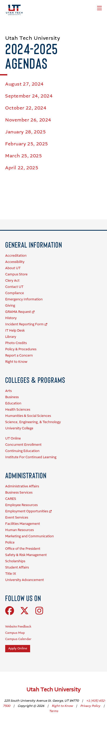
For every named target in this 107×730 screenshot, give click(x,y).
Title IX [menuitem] (10, 574)
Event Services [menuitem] (16, 517)
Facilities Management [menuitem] (22, 524)
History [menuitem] (11, 318)
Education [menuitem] (13, 403)
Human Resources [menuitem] (19, 530)
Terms (53, 711)
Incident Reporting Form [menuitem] (24, 324)
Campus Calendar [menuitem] (18, 639)
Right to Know (62, 706)
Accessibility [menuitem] (14, 262)
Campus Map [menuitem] (15, 633)
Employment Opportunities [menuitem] (26, 511)
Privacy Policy (90, 706)
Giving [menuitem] (10, 305)
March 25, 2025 (23, 156)
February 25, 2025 (26, 144)
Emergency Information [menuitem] (24, 299)
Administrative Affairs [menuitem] (22, 486)
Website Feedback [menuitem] (18, 626)
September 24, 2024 (28, 96)
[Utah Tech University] (14, 10)
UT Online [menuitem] (13, 438)
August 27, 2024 (24, 84)
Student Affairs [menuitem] (17, 567)
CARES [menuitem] (10, 499)
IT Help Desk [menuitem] (15, 330)
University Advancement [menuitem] (24, 580)
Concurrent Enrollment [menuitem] (23, 445)
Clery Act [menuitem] (12, 280)
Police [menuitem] (10, 542)
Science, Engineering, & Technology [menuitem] (33, 422)
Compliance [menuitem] (14, 293)
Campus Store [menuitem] (16, 274)
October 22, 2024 (25, 108)
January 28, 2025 (25, 132)
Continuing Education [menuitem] (22, 451)
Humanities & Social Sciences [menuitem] (28, 416)
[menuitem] (33, 244)
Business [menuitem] (12, 397)
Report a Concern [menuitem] (19, 355)
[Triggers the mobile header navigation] (99, 8)
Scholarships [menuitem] (15, 561)
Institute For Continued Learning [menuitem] (30, 457)
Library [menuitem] (10, 337)
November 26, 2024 (28, 120)
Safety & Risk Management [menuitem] (26, 555)
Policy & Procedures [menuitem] (20, 349)
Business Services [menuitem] (18, 492)
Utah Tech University (53, 690)
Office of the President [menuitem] (22, 549)
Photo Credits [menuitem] (16, 343)
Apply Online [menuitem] (17, 648)
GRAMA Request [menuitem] (18, 312)
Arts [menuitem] (8, 391)
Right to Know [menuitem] (16, 362)
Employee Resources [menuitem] (21, 505)
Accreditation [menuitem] (15, 255)
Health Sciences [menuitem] (17, 409)
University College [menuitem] (19, 428)
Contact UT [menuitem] (14, 287)
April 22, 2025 (21, 168)
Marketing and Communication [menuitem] (29, 536)
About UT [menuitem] (13, 268)
